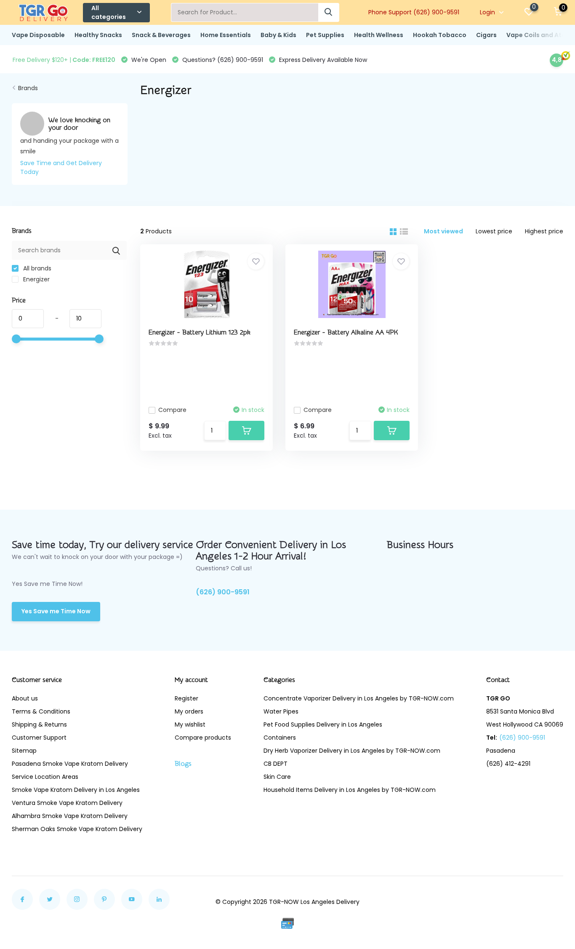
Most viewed (443, 231)
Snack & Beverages (161, 35)
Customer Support (39, 737)
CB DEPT (276, 763)
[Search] (328, 12)
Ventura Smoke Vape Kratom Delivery (67, 803)
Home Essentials (225, 35)
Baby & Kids (278, 35)
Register (186, 698)
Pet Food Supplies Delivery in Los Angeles (323, 724)
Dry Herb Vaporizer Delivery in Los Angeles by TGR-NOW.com (352, 750)
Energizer (35, 279)
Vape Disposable (38, 35)
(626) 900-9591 (223, 592)
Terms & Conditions (41, 711)
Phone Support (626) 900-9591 (413, 12)
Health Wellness (378, 35)
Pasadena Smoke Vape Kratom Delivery (70, 763)
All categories (108, 12)
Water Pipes (281, 711)
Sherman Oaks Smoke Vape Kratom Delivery (77, 829)
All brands (36, 268)
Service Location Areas (45, 777)
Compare (172, 410)
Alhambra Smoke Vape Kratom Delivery (70, 816)
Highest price (544, 231)
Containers (280, 737)
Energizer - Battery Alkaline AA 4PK (346, 332)
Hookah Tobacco (439, 35)
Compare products (203, 737)
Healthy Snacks (98, 35)
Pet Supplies (325, 35)
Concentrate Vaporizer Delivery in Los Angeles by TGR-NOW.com (359, 698)
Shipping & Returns (39, 724)
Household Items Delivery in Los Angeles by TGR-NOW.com (350, 790)
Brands (28, 88)
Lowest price (494, 231)
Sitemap (24, 750)
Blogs (183, 763)
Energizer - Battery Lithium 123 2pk (199, 332)
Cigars (486, 35)
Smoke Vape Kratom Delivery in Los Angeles (76, 790)
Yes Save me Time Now (56, 611)
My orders (189, 711)
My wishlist (190, 724)
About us (25, 698)
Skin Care (277, 777)
